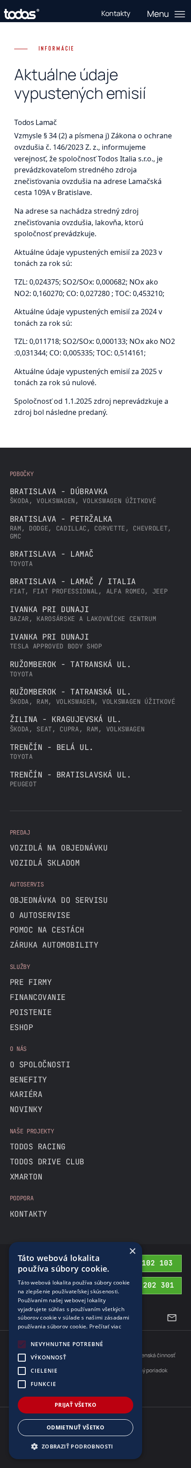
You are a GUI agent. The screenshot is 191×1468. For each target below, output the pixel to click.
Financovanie (38, 997)
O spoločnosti (40, 1064)
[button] (75, 1446)
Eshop (21, 1027)
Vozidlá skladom (45, 863)
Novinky (26, 1109)
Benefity (28, 1079)
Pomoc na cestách (47, 930)
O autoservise (40, 915)
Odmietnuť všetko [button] (75, 1427)
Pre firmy (31, 982)
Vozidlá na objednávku (59, 848)
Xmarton (26, 1176)
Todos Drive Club (47, 1161)
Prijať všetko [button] (75, 1405)
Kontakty (28, 1214)
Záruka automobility (54, 945)
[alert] (75, 1350)
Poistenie (31, 1012)
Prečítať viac (105, 1326)
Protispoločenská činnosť (144, 1355)
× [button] (132, 1251)
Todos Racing (38, 1146)
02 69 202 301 (145, 1285)
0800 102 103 (146, 1263)
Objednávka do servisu (59, 900)
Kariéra (26, 1094)
